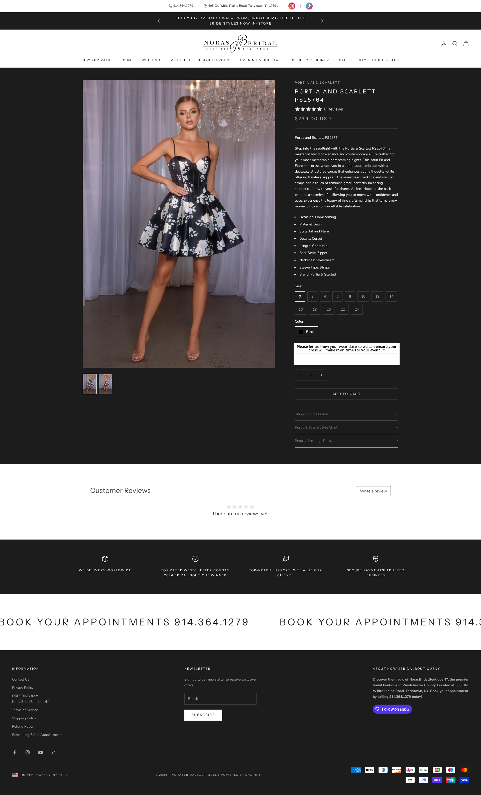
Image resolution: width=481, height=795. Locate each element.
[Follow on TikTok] (53, 752)
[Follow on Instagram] (27, 752)
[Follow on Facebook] (14, 752)
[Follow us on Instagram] (291, 6)
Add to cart (346, 394)
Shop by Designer (310, 60)
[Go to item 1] (90, 384)
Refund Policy (23, 726)
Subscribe (203, 715)
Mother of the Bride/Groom (200, 60)
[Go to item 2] (106, 384)
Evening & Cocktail (261, 60)
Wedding (151, 60)
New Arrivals (95, 60)
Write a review (373, 491)
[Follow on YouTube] (40, 752)
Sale (344, 60)
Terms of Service (25, 710)
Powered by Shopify (241, 774)
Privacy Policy (22, 687)
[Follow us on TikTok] (309, 6)
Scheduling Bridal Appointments (37, 734)
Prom (126, 60)
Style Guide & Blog (379, 60)
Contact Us (20, 679)
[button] (346, 414)
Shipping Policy (24, 718)
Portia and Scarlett (317, 82)
